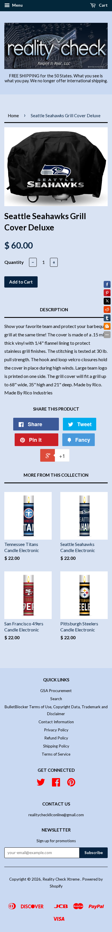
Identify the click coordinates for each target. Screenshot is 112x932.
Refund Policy (56, 738)
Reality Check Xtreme (61, 879)
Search (56, 698)
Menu (17, 5)
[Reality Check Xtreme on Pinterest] (71, 784)
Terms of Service (56, 754)
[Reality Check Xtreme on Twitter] (40, 784)
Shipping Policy (56, 746)
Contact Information (56, 721)
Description (54, 309)
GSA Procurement (56, 690)
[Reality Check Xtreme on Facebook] (56, 784)
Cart (103, 5)
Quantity (14, 262)
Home (13, 115)
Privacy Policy (56, 730)
